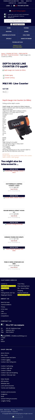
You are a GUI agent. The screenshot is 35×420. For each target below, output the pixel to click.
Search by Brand (26, 38)
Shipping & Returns (6, 295)
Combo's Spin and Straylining (9, 373)
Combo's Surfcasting (7, 366)
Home (8, 28)
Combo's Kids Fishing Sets (8, 362)
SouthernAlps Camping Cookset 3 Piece (14, 184)
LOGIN (8, 5)
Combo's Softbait (6, 370)
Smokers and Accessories (8, 392)
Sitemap (13, 409)
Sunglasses (4, 394)
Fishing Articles (17, 42)
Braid (2, 396)
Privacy (3, 307)
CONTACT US (12, 3)
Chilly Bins (26, 35)
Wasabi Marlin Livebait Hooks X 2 (14, 211)
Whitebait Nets (5, 383)
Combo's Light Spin (6, 368)
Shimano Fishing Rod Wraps (14, 237)
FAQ (2, 290)
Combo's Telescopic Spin (8, 375)
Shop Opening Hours (24, 286)
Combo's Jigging (5, 360)
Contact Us (15, 411)
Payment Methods (23, 293)
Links (2, 311)
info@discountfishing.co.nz (19, 336)
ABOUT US (29, 1)
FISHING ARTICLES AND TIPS (11, 1)
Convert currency (10, 78)
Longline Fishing (5, 401)
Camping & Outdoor (8, 35)
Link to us (4, 313)
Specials (8, 38)
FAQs (22, 1)
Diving (26, 31)
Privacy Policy (19, 409)
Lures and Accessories (7, 386)
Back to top (7, 409)
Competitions (5, 316)
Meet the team (5, 302)
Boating (8, 31)
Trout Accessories (13, 55)
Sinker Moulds (5, 379)
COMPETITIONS (22, 3)
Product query (9, 75)
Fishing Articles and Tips (8, 293)
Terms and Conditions (6, 411)
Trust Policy (21, 284)
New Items (4, 355)
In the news (4, 309)
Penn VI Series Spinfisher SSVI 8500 (14, 263)
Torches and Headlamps (8, 388)
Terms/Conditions (6, 304)
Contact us (4, 284)
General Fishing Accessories (9, 398)
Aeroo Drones (5, 353)
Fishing (26, 28)
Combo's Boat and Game (8, 357)
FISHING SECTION (11, 53)
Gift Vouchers (5, 381)
